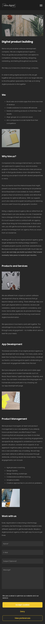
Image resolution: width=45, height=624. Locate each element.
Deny (22, 611)
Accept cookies (22, 605)
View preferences (22, 618)
